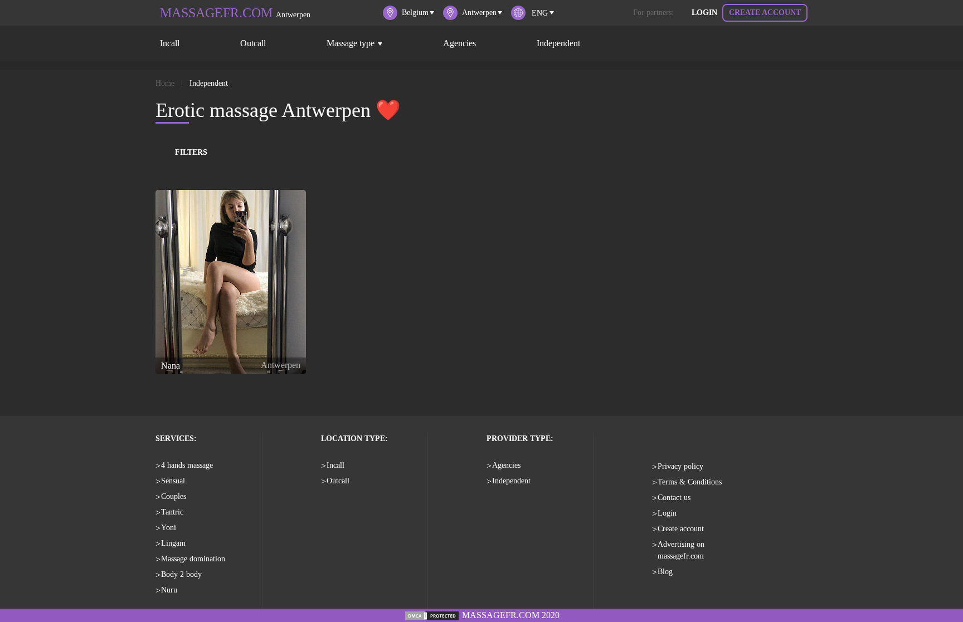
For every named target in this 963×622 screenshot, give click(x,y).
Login (704, 12)
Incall (169, 43)
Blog (665, 571)
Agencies (459, 43)
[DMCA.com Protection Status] (432, 615)
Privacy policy (680, 466)
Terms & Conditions (690, 482)
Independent (558, 43)
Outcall (253, 43)
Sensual (173, 481)
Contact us (674, 497)
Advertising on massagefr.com (681, 550)
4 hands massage (187, 465)
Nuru (169, 590)
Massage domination (193, 559)
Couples (173, 496)
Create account (765, 12)
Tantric (172, 512)
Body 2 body (181, 574)
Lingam (173, 543)
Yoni (168, 527)
